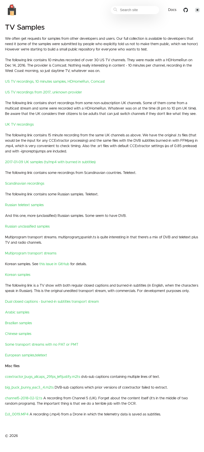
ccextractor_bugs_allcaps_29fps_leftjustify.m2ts (42, 377)
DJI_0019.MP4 (16, 414)
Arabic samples (17, 312)
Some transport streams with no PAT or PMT (41, 344)
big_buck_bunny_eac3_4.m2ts (29, 387)
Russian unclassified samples (27, 226)
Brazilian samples (18, 323)
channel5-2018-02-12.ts (23, 398)
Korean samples (17, 275)
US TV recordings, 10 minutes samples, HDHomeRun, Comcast (55, 81)
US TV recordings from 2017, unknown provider (43, 92)
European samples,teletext (26, 355)
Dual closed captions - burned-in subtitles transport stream (52, 302)
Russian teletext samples (24, 205)
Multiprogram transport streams (30, 253)
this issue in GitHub (54, 264)
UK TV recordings (19, 124)
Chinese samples (18, 334)
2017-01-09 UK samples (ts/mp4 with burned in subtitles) (50, 162)
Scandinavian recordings (24, 183)
